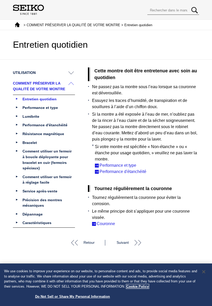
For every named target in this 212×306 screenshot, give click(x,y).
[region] (106, 284)
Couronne (106, 223)
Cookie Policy (137, 286)
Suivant (123, 242)
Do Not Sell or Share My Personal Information (72, 296)
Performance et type (118, 165)
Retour (89, 242)
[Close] (203, 271)
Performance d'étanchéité (123, 171)
